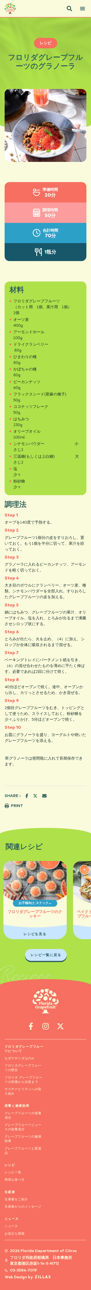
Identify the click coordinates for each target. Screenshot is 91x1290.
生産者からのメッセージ (23, 1206)
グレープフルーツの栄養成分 (23, 1115)
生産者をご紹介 (16, 1199)
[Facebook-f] (30, 1026)
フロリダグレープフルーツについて (24, 1049)
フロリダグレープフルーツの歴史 (23, 1068)
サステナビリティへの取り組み (23, 1091)
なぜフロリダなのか (20, 1058)
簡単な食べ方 (15, 1179)
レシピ (10, 1165)
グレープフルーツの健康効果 (23, 1139)
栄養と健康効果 (17, 1105)
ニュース (12, 1218)
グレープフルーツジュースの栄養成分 (23, 1127)
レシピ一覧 (13, 1172)
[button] (69, 8)
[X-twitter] (60, 1026)
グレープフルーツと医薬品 (23, 1151)
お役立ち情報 (15, 1233)
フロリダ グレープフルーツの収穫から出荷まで (23, 1080)
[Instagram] (45, 1026)
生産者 (10, 1192)
